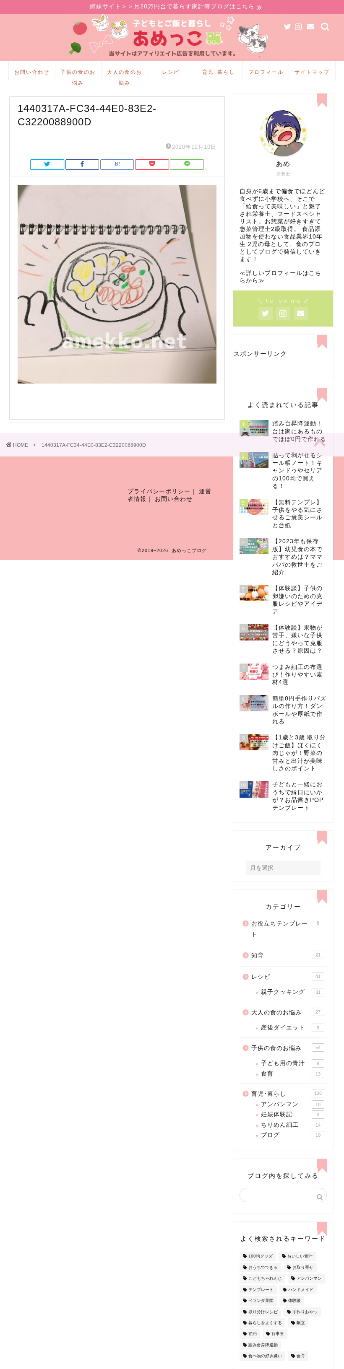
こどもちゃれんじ (265, 1278)
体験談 (294, 1301)
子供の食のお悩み (78, 75)
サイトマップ (312, 72)
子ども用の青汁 (290, 1063)
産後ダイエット (290, 1027)
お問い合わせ (32, 72)
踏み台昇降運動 (263, 1345)
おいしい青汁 (300, 1256)
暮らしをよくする (265, 1322)
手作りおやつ (305, 1311)
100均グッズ (260, 1256)
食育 (291, 1074)
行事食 (277, 1334)
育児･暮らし (218, 72)
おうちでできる (263, 1267)
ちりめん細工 (291, 1125)
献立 (301, 1322)
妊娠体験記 (290, 1114)
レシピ (171, 72)
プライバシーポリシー (159, 491)
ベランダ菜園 (261, 1301)
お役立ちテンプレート (285, 929)
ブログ (291, 1135)
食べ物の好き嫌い (265, 1356)
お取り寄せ (302, 1267)
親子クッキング (291, 992)
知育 (286, 955)
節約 (252, 1334)
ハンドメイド (300, 1289)
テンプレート (261, 1289)
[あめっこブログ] (172, 58)
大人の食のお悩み (124, 75)
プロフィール (266, 72)
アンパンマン (291, 1104)
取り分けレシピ (263, 1311)
